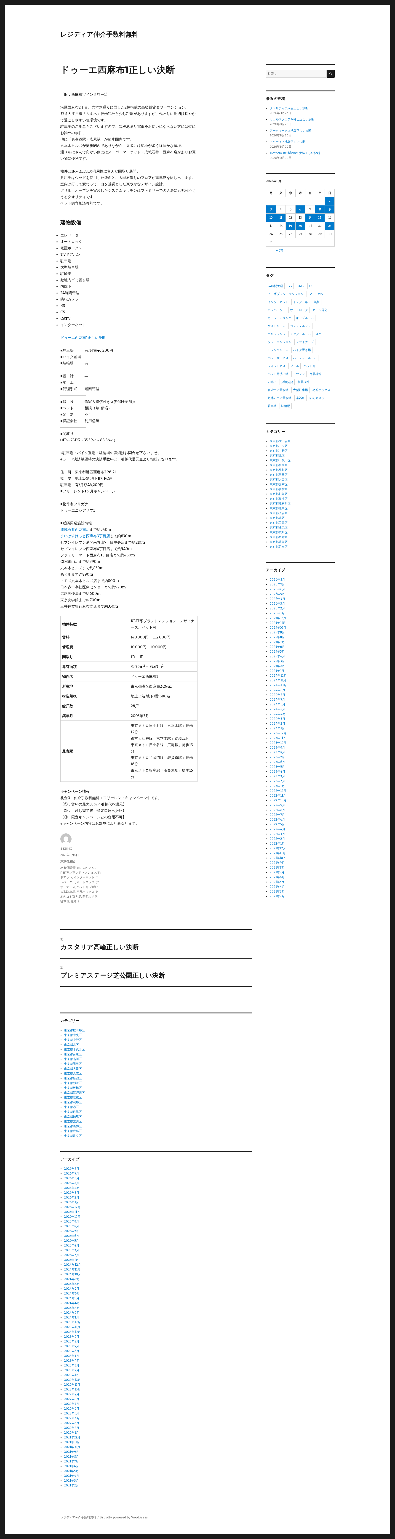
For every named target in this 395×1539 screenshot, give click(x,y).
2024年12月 (72, 1265)
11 (281, 218)
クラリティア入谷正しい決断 (289, 108)
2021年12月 (72, 1437)
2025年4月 (71, 1245)
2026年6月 (71, 1178)
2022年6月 (71, 1409)
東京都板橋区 (73, 1088)
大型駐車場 (67, 891)
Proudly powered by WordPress (124, 1517)
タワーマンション (279, 342)
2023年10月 (72, 1332)
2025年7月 (71, 1231)
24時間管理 (68, 867)
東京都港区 (67, 861)
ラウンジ (299, 374)
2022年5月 (71, 1413)
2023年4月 (72, 1361)
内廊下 (94, 887)
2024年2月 (72, 1313)
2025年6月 (71, 1236)
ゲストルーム (277, 326)
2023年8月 (71, 1341)
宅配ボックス (85, 891)
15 (319, 218)
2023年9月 (71, 1337)
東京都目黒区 (73, 1112)
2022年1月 (71, 1433)
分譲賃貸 (287, 382)
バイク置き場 (302, 350)
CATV (87, 867)
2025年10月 (72, 1217)
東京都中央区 (73, 1035)
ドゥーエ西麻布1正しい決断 (83, 337)
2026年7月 (71, 1173)
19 (290, 226)
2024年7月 (71, 1289)
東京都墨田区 (73, 1064)
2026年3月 (71, 1193)
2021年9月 (71, 1452)
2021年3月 (71, 1481)
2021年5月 (71, 1471)
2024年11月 (72, 1269)
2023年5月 (71, 1356)
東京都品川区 (73, 1059)
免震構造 (315, 374)
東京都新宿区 (73, 1078)
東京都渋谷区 (73, 1102)
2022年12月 (72, 1380)
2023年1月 (71, 1375)
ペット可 (82, 887)
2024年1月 (71, 1317)
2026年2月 (71, 1197)
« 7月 (279, 251)
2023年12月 (72, 1322)
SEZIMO (66, 848)
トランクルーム (278, 350)
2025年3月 (71, 1250)
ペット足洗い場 (278, 374)
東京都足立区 (73, 1136)
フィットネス (277, 366)
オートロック (85, 882)
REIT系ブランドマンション (78, 872)
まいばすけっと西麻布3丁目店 (85, 536)
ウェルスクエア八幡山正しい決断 (292, 119)
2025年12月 (72, 1207)
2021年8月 (71, 1457)
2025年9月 (71, 1221)
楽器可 (300, 398)
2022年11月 (72, 1385)
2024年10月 (72, 1274)
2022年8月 (71, 1399)
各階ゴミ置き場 (278, 390)
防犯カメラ (90, 896)
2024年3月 (72, 1308)
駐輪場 (75, 901)
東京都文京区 (73, 1073)
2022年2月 (71, 1428)
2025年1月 (71, 1260)
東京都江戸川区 (74, 1093)
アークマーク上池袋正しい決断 (290, 131)
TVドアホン (316, 294)
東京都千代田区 (74, 1049)
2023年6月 (71, 1351)
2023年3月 (71, 1365)
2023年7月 (71, 1346)
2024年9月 (72, 1279)
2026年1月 (71, 1202)
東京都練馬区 (73, 1117)
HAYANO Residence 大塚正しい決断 (295, 153)
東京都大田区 (73, 1069)
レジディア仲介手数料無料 (99, 34)
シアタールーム (300, 334)
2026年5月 (71, 1183)
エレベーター (277, 310)
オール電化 (319, 310)
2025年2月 (71, 1255)
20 (300, 226)
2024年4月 (72, 1303)
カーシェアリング (279, 318)
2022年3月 (71, 1423)
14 (310, 218)
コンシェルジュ (300, 326)
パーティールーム (305, 358)
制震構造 (304, 382)
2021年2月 (71, 1485)
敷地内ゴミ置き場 (279, 398)
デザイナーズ (305, 342)
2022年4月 (72, 1418)
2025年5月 (71, 1241)
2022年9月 (71, 1394)
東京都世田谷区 (74, 1030)
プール (294, 366)
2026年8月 (71, 1169)
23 (329, 226)
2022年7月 (71, 1404)
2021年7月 (71, 1461)
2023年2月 (71, 1370)
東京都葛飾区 (73, 1126)
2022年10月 (72, 1389)
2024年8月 (72, 1284)
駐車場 (64, 901)
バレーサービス (278, 358)
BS (79, 867)
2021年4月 (71, 1476)
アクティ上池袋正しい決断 (287, 142)
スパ (318, 334)
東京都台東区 (73, 1054)
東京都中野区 (73, 1040)
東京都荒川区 (73, 1121)
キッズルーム (305, 318)
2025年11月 (72, 1212)
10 (271, 218)
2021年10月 (72, 1447)
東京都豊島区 (73, 1131)
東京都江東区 (73, 1097)
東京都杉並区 (73, 1083)
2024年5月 (71, 1298)
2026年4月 (72, 1188)
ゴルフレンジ (277, 334)
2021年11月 (72, 1442)
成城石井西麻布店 (75, 529)
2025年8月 (71, 1226)
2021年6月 (71, 1466)
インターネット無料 (306, 302)
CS (94, 867)
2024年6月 (72, 1293)
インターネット (84, 877)
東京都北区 (71, 1045)
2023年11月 (72, 1327)
